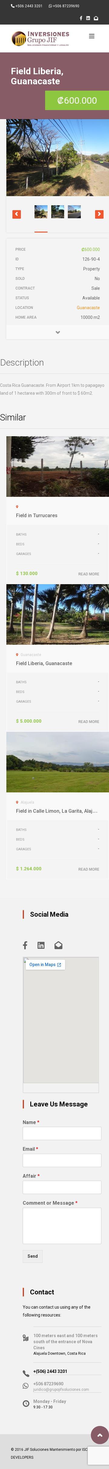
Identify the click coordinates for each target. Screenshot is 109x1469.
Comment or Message (50, 1203)
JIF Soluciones (36, 1449)
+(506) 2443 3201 (50, 1371)
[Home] (42, 38)
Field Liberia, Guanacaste (44, 663)
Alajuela (27, 802)
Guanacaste (88, 307)
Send (33, 1256)
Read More (88, 574)
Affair (31, 1176)
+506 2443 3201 (29, 6)
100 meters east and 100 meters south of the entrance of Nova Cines (65, 1341)
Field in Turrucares (37, 515)
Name (31, 1122)
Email (30, 1149)
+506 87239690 (65, 6)
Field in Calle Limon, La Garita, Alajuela (59, 811)
